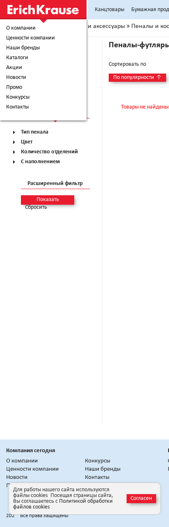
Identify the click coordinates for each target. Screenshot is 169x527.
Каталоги (17, 58)
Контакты (17, 107)
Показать (48, 199)
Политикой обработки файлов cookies (63, 504)
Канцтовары (109, 10)
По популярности (137, 77)
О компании (21, 28)
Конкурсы (18, 97)
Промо (14, 87)
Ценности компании (30, 38)
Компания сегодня (30, 451)
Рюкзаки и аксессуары (93, 26)
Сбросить (36, 207)
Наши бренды (23, 48)
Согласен (141, 498)
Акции (14, 68)
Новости (16, 78)
